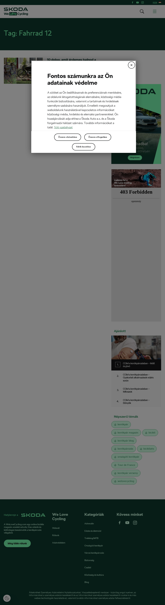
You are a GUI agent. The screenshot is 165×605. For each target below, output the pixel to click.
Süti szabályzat (63, 127)
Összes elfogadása (97, 137)
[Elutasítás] (131, 65)
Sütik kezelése (83, 147)
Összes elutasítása (67, 137)
